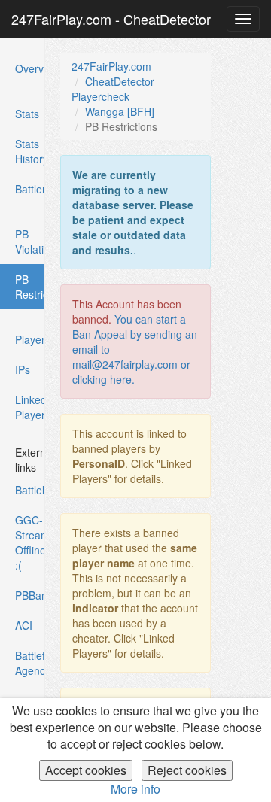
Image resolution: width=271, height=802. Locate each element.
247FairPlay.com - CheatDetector (111, 19)
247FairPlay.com (111, 66)
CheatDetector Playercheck (113, 89)
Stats (27, 113)
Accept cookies (85, 770)
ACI (23, 625)
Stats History (30, 151)
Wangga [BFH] (119, 111)
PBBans (30, 595)
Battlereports (30, 188)
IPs (22, 369)
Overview (30, 68)
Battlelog (30, 489)
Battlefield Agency (30, 663)
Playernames (30, 339)
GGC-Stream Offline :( (30, 542)
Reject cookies (187, 770)
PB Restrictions (29, 290)
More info (135, 788)
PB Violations (30, 241)
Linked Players (30, 407)
